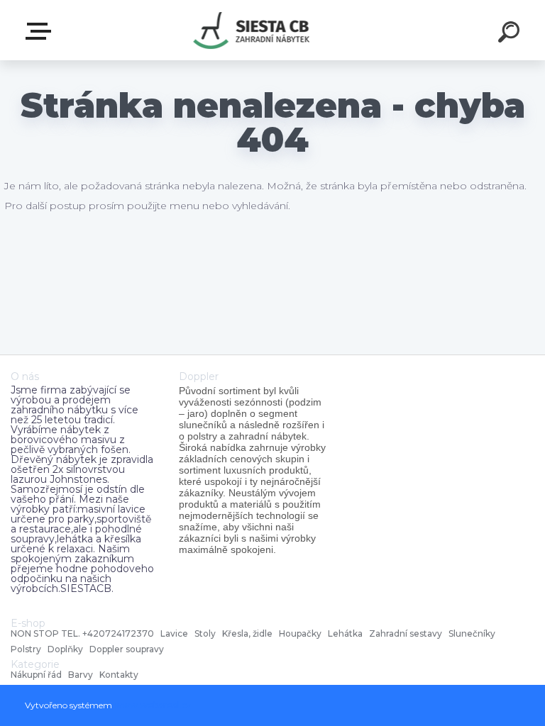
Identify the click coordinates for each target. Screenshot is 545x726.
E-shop (41, 31)
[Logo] (251, 30)
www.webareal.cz (153, 705)
